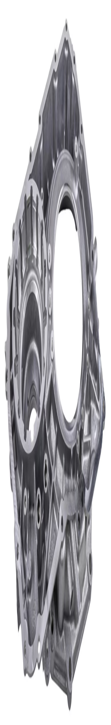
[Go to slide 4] (4, 354)
